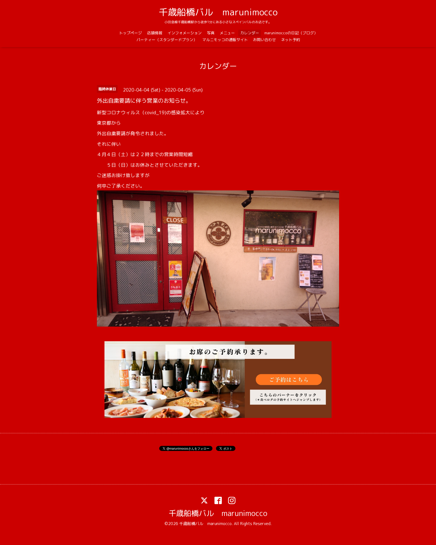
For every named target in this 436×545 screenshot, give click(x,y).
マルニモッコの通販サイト (225, 39)
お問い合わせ (264, 39)
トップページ (130, 33)
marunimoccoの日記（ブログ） (291, 33)
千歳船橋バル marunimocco (218, 12)
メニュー (227, 33)
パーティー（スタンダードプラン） (167, 39)
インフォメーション (185, 33)
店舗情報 (154, 33)
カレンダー (249, 33)
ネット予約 (290, 39)
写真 (210, 33)
